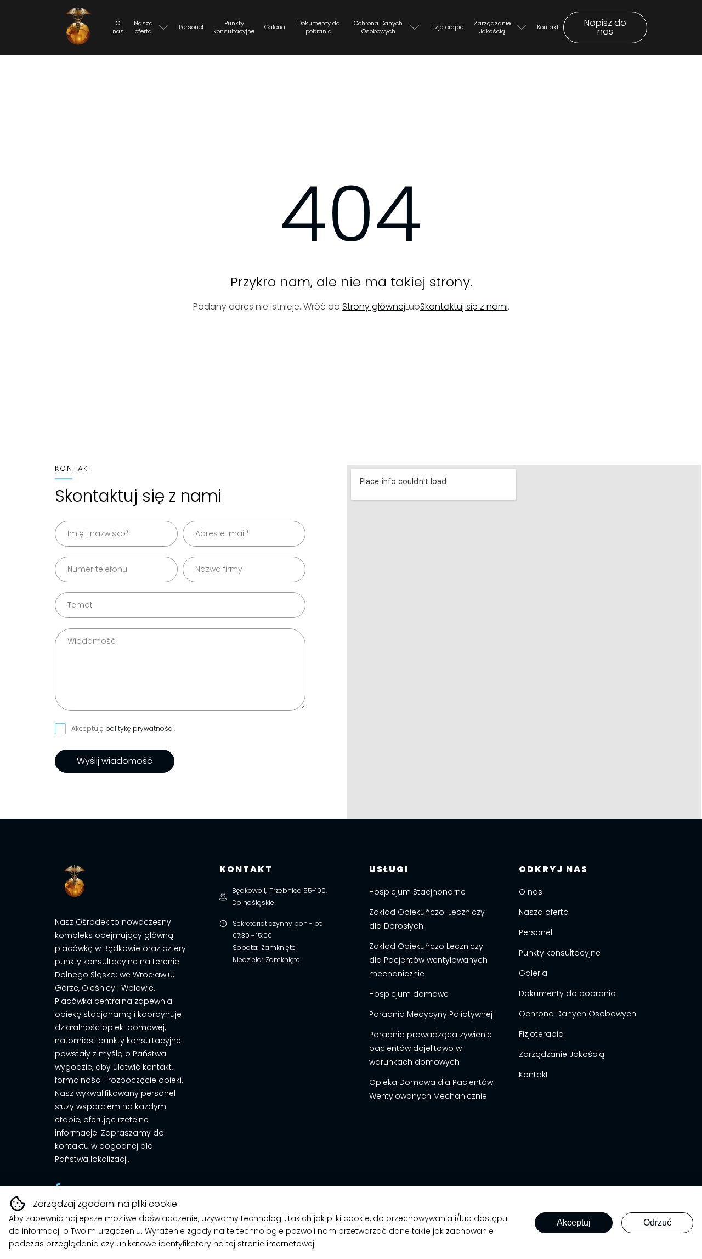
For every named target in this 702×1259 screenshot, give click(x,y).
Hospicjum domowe (409, 993)
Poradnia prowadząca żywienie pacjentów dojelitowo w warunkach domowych (430, 1048)
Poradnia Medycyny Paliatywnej (430, 1014)
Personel (191, 27)
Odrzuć (657, 1222)
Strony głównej (373, 306)
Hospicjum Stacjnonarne (417, 891)
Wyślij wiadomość (114, 761)
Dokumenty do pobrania (318, 27)
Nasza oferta (143, 27)
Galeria (274, 27)
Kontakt (548, 27)
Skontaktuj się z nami (464, 306)
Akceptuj (574, 1222)
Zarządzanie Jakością (492, 27)
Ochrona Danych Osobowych (378, 27)
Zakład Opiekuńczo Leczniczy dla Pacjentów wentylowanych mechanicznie (428, 960)
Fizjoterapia (447, 27)
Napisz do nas (605, 27)
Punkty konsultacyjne (233, 27)
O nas (118, 27)
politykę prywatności (139, 728)
